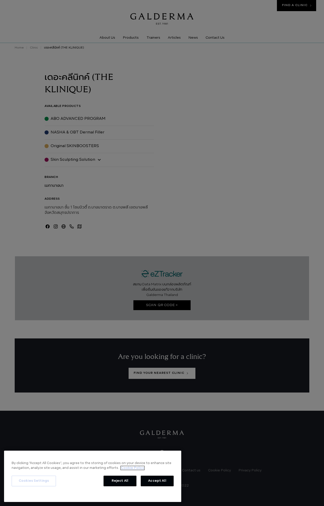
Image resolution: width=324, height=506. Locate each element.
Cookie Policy (132, 468)
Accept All (157, 480)
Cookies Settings (34, 480)
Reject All (120, 480)
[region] (92, 476)
